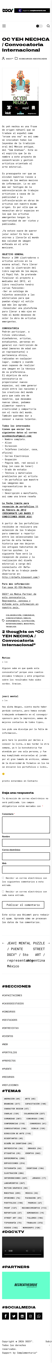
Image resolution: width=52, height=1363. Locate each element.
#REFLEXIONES (10, 1085)
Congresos (38, 1123)
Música (32, 1193)
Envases (35, 1148)
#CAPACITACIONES (12, 995)
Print (10, 1208)
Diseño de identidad (18, 1143)
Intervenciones (14, 624)
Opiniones (12, 1198)
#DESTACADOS (40, 59)
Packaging (33, 1198)
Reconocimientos (34, 1208)
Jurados (39, 1178)
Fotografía (13, 1168)
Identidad (35, 1168)
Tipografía (13, 1223)
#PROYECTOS (9, 1060)
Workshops (31, 1227)
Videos (11, 1227)
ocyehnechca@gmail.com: (17, 435)
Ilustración (28, 621)
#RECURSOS (8, 1076)
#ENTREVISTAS (10, 1027)
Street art (13, 1218)
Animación (12, 1099)
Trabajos (11, 627)
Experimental (13, 621)
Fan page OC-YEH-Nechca (17, 587)
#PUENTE (7, 1068)
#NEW (5, 1044)
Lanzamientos (14, 1183)
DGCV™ (9, 59)
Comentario (8, 814)
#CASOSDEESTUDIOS (13, 1003)
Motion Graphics (16, 1188)
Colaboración (13, 615)
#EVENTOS (7, 1036)
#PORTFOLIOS (9, 1052)
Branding (12, 1104)
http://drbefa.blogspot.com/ (20, 577)
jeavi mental (10, 696)
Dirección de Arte (17, 1133)
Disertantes (13, 1138)
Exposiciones (14, 1163)
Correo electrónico (11, 850)
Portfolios (13, 1203)
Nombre (6, 836)
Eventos (33, 1153)
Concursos (35, 1118)
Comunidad (28, 615)
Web (4, 863)
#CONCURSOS (25, 59)
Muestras (29, 624)
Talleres (35, 1218)
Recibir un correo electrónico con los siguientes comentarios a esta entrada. (24, 881)
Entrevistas (13, 1148)
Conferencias (14, 1123)
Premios (35, 1203)
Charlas (11, 1113)
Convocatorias (14, 618)
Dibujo (27, 618)
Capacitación (35, 1104)
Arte (30, 1099)
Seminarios (35, 1213)
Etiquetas (12, 1153)
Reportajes (13, 1213)
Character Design (16, 1108)
